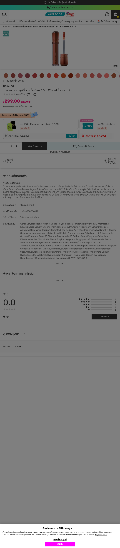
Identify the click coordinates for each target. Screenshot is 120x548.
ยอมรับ (60, 544)
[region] (60, 536)
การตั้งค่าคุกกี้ (59, 539)
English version (101, 535)
